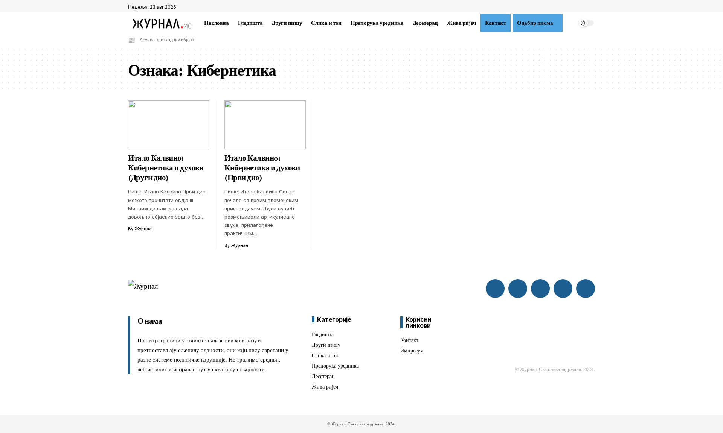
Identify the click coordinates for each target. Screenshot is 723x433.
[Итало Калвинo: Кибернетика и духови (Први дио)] (265, 124)
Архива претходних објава (167, 40)
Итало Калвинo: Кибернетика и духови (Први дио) (262, 167)
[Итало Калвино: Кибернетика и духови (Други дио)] (168, 124)
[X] (582, 7)
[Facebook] (574, 7)
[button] (570, 23)
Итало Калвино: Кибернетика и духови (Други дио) (165, 167)
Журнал (143, 228)
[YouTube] (591, 7)
